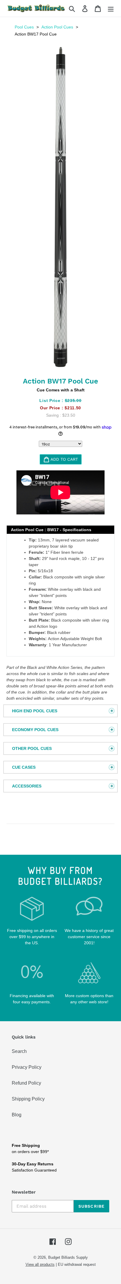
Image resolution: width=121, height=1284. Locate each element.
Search (19, 1051)
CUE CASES (24, 767)
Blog (16, 1114)
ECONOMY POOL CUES (35, 729)
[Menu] (110, 8)
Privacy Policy (26, 1067)
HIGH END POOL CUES (34, 711)
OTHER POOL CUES (32, 748)
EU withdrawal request (77, 1264)
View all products (40, 1264)
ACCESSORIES (26, 786)
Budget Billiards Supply (68, 1257)
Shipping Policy (28, 1098)
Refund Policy (26, 1083)
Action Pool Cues (57, 27)
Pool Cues (24, 27)
